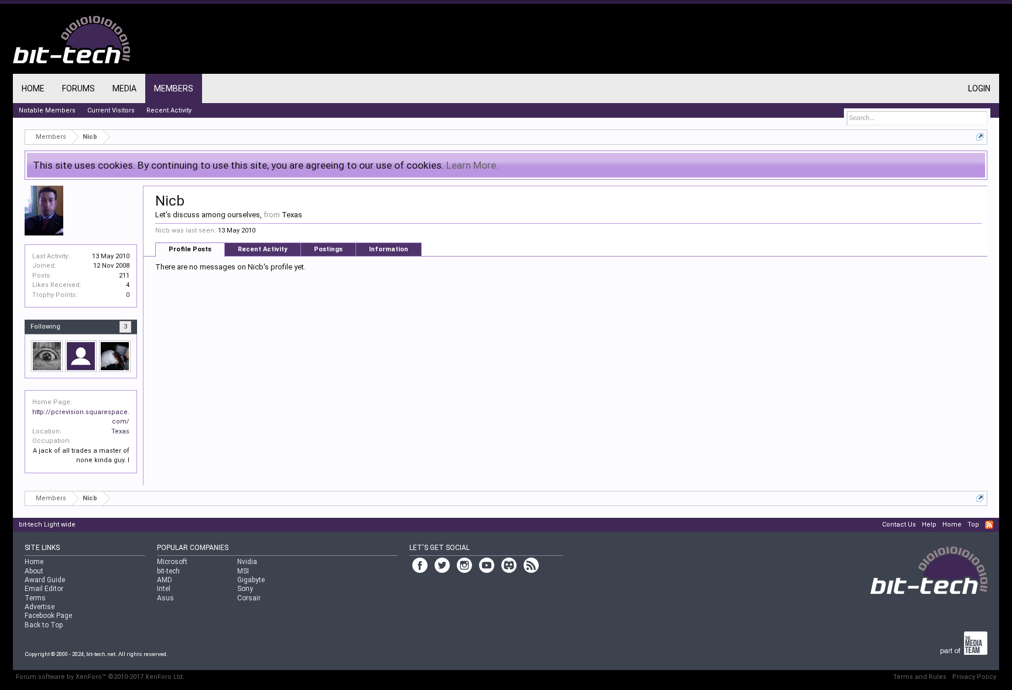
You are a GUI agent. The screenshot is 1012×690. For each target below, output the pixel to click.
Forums (78, 88)
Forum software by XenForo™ (100, 677)
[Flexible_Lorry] (81, 356)
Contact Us (899, 524)
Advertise (39, 607)
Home (33, 88)
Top (973, 524)
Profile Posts (190, 249)
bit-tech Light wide (47, 524)
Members (173, 88)
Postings (328, 249)
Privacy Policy (974, 677)
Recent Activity (263, 249)
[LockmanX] (115, 356)
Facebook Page (48, 616)
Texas (120, 431)
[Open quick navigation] (980, 137)
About (34, 571)
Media (124, 88)
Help (929, 524)
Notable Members (47, 110)
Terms (35, 598)
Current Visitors (111, 110)
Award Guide (45, 580)
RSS (989, 525)
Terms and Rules (919, 677)
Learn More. (472, 165)
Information (388, 249)
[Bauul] (47, 356)
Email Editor (44, 589)
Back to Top (44, 625)
